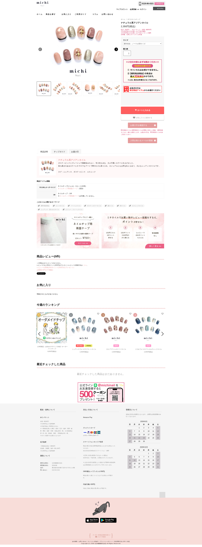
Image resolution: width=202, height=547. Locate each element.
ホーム (40, 14)
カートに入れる (143, 110)
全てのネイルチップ (134, 19)
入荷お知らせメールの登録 (141, 140)
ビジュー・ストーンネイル (74, 209)
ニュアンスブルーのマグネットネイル (84, 349)
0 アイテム (160, 8)
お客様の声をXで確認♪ (45, 270)
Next (116, 49)
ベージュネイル (76, 205)
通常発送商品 (45, 205)
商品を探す (51, 14)
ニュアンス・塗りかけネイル (50, 209)
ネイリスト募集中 (93, 541)
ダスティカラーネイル (94, 205)
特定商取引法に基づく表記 (122, 541)
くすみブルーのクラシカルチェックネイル (148, 349)
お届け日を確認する (138, 125)
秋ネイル (122, 205)
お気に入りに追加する (143, 117)
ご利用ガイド (81, 14)
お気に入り (66, 14)
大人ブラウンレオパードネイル (116, 349)
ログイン (143, 9)
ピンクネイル (60, 205)
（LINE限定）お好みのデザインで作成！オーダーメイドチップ (52, 348)
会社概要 (74, 541)
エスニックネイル (137, 205)
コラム (95, 14)
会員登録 (133, 9)
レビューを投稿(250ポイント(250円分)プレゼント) (55, 267)
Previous (40, 49)
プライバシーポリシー (106, 541)
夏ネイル (110, 205)
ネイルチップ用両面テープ (68, 188)
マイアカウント (122, 9)
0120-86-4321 (148, 4)
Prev (40, 334)
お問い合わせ (107, 14)
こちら (85, 265)
